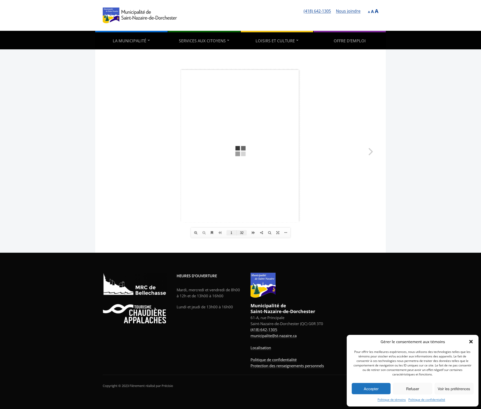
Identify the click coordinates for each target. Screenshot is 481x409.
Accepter (371, 388)
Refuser (412, 388)
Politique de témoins (392, 399)
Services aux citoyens (202, 41)
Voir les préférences (454, 388)
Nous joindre (348, 11)
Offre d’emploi (350, 41)
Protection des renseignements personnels (287, 365)
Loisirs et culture (275, 41)
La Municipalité (129, 41)
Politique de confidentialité (426, 399)
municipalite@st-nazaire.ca (274, 335)
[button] (470, 341)
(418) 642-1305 (317, 11)
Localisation (261, 347)
